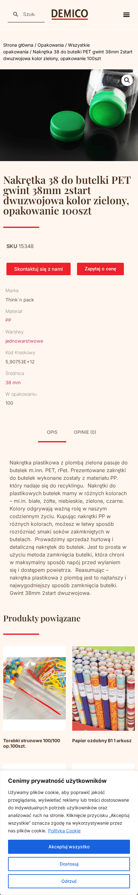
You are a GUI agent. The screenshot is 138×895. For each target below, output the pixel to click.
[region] (69, 832)
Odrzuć (69, 881)
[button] (126, 14)
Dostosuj (69, 864)
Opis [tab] (52, 432)
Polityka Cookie (64, 830)
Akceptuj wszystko (69, 846)
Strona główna (18, 45)
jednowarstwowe (24, 341)
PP (8, 320)
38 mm (13, 382)
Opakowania (51, 45)
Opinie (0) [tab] (85, 432)
